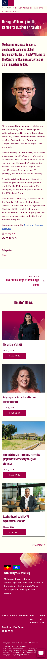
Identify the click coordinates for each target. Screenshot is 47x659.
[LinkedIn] (3, 631)
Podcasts (23, 615)
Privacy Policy (17, 643)
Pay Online (18, 627)
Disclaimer (7, 646)
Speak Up (6, 627)
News (9, 8)
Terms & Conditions (31, 643)
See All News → (38, 544)
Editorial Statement (19, 646)
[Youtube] (12, 631)
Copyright (6, 643)
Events (13, 615)
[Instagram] (9, 631)
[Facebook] (6, 631)
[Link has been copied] (16, 238)
